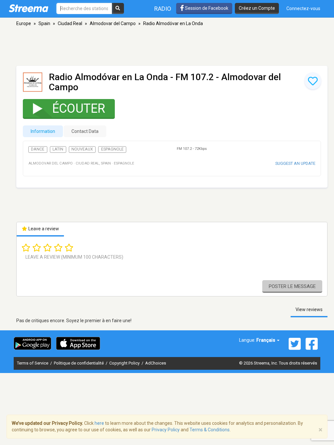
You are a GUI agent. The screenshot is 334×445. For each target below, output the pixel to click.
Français (266, 340)
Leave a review (43, 228)
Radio (162, 8)
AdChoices (155, 363)
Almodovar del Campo (113, 23)
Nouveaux (82, 149)
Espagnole (112, 149)
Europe (23, 23)
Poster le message (292, 286)
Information (43, 131)
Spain (44, 23)
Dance (37, 149)
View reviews (309, 309)
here (99, 423)
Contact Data (85, 131)
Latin (58, 149)
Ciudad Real (70, 23)
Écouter (78, 108)
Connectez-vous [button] (303, 8)
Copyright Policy (125, 363)
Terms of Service (33, 363)
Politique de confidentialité (79, 363)
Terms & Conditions (210, 429)
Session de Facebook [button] (206, 8)
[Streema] (28, 8)
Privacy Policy (166, 429)
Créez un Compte (257, 8)
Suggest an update (295, 163)
